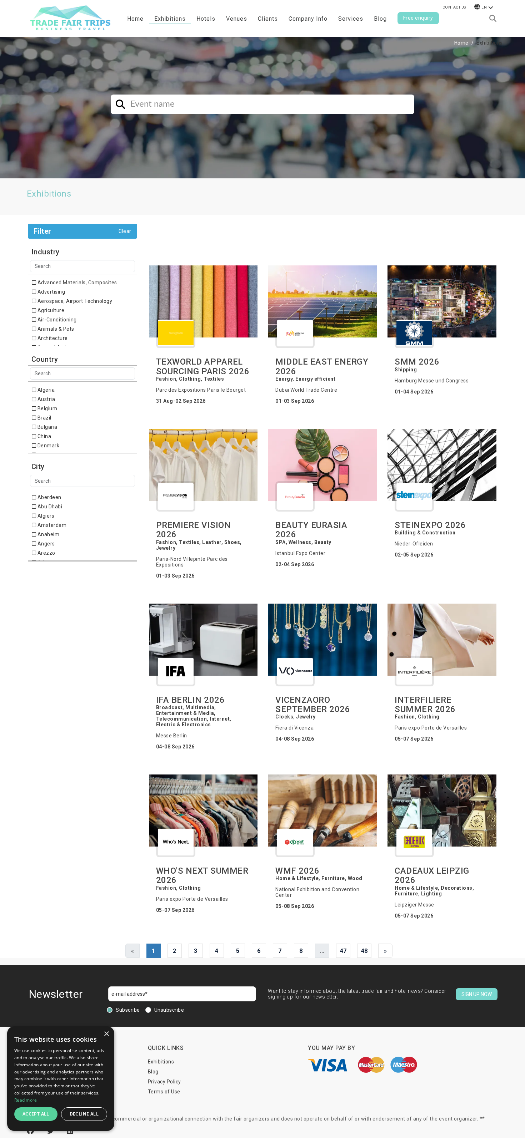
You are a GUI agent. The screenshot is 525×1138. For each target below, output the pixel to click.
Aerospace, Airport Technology (74, 301)
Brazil (43, 418)
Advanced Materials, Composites (76, 282)
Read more (25, 1100)
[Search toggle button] (493, 18)
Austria (45, 399)
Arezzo (45, 553)
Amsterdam (51, 525)
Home (135, 18)
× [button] (106, 1034)
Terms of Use (164, 1091)
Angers (45, 544)
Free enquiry (418, 18)
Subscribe (128, 1010)
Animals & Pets (55, 329)
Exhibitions (161, 1062)
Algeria (45, 390)
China (43, 436)
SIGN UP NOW (476, 994)
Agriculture (50, 310)
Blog (380, 18)
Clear (125, 231)
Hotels (205, 18)
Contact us (454, 7)
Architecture (52, 338)
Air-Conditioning (56, 319)
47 (343, 951)
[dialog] (60, 1078)
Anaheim (47, 534)
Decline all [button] (84, 1114)
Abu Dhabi (49, 506)
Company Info (308, 18)
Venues (236, 18)
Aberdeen (48, 497)
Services (350, 18)
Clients (268, 18)
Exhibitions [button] (170, 18)
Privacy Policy (164, 1081)
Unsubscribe (169, 1010)
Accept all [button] (35, 1114)
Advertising (50, 292)
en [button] (484, 7)
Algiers (45, 516)
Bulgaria (47, 427)
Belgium (46, 408)
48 (364, 951)
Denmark (47, 445)
